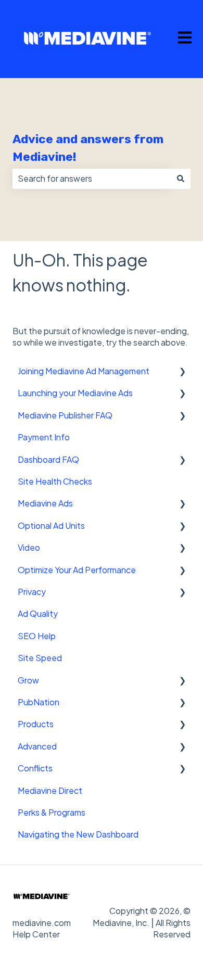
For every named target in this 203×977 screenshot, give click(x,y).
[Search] (181, 178)
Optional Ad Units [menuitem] (51, 525)
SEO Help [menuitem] (37, 635)
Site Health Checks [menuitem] (55, 481)
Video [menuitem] (29, 547)
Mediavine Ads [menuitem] (45, 503)
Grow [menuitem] (28, 680)
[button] (182, 372)
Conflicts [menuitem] (35, 768)
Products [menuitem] (36, 723)
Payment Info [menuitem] (44, 437)
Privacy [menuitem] (32, 591)
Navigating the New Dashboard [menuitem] (78, 834)
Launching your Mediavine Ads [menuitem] (75, 392)
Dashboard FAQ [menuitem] (48, 459)
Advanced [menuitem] (37, 746)
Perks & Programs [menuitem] (51, 812)
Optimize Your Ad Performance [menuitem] (77, 569)
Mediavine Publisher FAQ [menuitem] (65, 415)
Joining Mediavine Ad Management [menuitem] (83, 370)
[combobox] (91, 178)
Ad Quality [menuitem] (38, 613)
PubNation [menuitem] (38, 701)
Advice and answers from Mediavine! (87, 148)
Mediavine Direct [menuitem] (50, 790)
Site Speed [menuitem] (40, 657)
